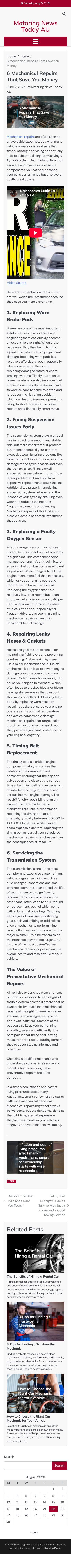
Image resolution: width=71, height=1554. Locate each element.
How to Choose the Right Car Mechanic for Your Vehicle (28, 1418)
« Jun (34, 1532)
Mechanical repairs (21, 137)
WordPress (55, 1548)
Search (9, 1457)
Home (11, 1181)
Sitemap (50, 1544)
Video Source (16, 283)
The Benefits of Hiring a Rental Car (33, 1276)
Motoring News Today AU (36, 26)
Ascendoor (26, 1548)
